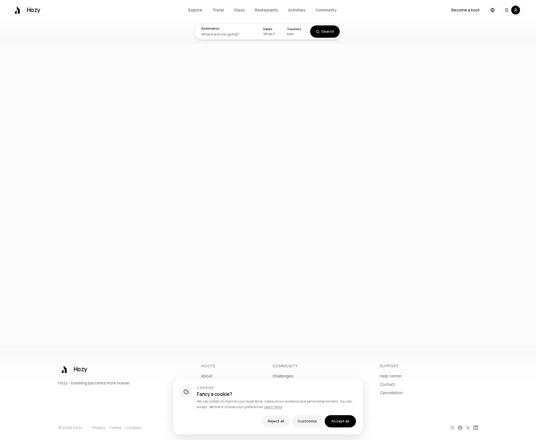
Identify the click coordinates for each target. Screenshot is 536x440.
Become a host (465, 10)
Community (326, 10)
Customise (307, 421)
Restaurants (266, 10)
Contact (387, 384)
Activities (296, 10)
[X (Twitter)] (468, 427)
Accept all (340, 421)
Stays (239, 10)
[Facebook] (460, 427)
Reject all (276, 421)
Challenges (282, 376)
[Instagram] (452, 427)
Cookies (133, 427)
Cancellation (391, 392)
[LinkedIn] (475, 427)
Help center (391, 376)
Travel (218, 10)
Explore (195, 10)
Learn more (273, 407)
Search (327, 31)
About (206, 376)
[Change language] (492, 10)
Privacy (98, 427)
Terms (115, 427)
